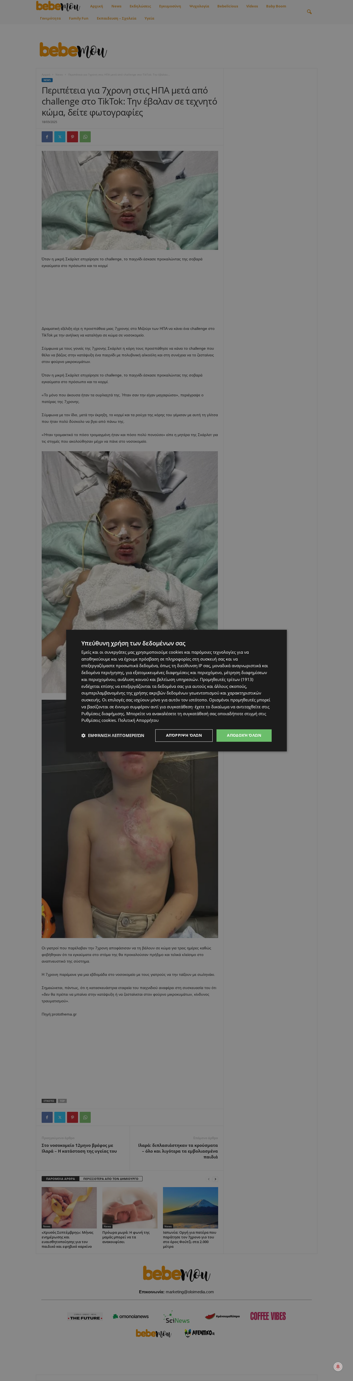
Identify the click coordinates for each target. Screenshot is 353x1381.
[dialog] (176, 690)
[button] (112, 736)
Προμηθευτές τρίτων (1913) (226, 679)
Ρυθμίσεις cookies (98, 720)
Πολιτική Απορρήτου (138, 720)
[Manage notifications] (338, 1366)
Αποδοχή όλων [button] (244, 735)
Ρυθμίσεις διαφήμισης (102, 713)
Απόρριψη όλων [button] (184, 735)
